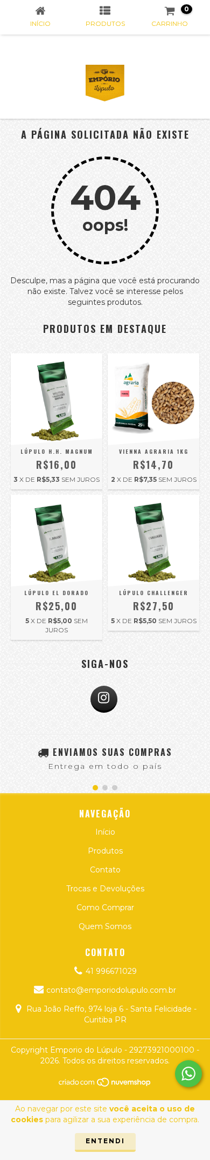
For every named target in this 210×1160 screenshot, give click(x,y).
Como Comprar (105, 907)
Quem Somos (105, 926)
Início (105, 832)
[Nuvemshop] (105, 1085)
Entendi (105, 1141)
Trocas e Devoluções (105, 888)
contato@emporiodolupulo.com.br (111, 990)
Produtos (105, 851)
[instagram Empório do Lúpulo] (103, 699)
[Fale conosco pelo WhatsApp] (188, 1073)
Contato (105, 870)
